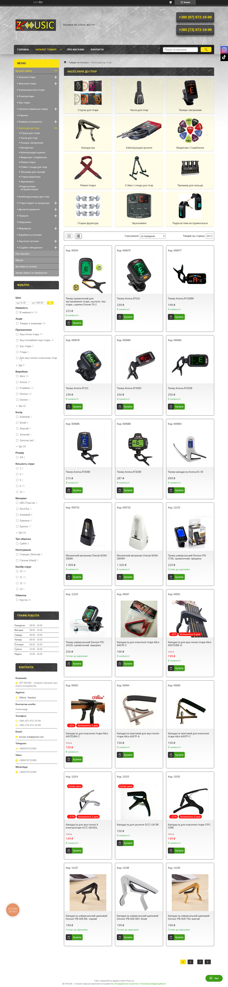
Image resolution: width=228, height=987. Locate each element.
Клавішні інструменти (30, 121)
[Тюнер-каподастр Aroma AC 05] (190, 448)
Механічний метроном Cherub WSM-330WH (137, 557)
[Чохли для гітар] (139, 92)
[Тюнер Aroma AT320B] (139, 448)
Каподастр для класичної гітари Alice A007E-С (138, 644)
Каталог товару (46, 49)
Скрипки (23, 115)
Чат (216, 978)
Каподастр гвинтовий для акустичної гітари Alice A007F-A (138, 735)
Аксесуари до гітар (29, 128)
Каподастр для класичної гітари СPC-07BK (189, 826)
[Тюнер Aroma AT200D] (139, 365)
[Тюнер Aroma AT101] (88, 365)
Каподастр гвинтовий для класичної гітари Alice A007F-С (188, 735)
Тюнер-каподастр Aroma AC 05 (185, 471)
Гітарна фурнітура (88, 223)
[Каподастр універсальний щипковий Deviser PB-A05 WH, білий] (139, 892)
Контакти (97, 49)
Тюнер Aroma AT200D (129, 388)
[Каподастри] (88, 130)
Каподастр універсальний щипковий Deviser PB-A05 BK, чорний (86, 917)
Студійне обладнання (30, 247)
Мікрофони (25, 228)
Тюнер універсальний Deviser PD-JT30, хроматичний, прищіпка (187, 557)
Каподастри (88, 147)
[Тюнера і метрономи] (190, 92)
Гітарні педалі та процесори (34, 203)
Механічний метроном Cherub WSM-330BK (86, 557)
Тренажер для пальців (190, 185)
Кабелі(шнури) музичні (139, 147)
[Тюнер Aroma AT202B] (190, 365)
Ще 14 (22, 446)
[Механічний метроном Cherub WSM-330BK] (88, 532)
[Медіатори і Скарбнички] (190, 130)
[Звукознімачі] (139, 205)
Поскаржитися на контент (127, 984)
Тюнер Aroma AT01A (128, 298)
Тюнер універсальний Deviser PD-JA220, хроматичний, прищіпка (85, 644)
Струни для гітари (88, 110)
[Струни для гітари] (88, 92)
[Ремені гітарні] (88, 168)
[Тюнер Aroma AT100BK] (190, 275)
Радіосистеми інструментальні (190, 223)
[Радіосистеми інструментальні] (190, 205)
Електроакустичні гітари (32, 90)
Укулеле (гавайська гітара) (33, 109)
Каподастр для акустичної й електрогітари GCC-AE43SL (82, 826)
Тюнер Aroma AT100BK (181, 298)
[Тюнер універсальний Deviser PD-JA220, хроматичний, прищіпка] (88, 619)
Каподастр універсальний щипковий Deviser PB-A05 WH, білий (137, 917)
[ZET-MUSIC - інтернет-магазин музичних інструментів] (35, 24)
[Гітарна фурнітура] (88, 205)
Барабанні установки (30, 234)
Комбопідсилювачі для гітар (34, 196)
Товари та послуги (79, 62)
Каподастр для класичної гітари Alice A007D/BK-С (87, 735)
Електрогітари (26, 96)
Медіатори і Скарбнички (190, 147)
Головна (23, 49)
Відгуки (19, 260)
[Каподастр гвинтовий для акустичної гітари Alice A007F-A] (139, 710)
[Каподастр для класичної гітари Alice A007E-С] (139, 619)
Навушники (25, 222)
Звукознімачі (139, 223)
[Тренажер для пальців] (190, 168)
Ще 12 (22, 406)
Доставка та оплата (26, 266)
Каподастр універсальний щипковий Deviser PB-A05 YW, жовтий (188, 917)
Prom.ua (130, 981)
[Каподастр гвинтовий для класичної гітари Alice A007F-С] (190, 710)
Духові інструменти (29, 209)
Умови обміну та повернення (31, 272)
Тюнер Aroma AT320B (129, 471)
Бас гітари (24, 102)
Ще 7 (21, 365)
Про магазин (75, 49)
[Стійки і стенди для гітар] (139, 168)
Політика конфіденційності (153, 984)
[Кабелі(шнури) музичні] (139, 130)
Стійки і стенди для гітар (139, 185)
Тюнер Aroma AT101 (77, 388)
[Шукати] (206, 49)
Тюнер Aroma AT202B (180, 388)
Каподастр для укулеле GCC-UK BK (138, 824)
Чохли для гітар (139, 110)
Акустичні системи (29, 241)
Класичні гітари (27, 77)
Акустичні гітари (27, 83)
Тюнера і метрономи (190, 110)
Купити (77, 322)
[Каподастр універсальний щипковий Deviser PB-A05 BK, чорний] (88, 892)
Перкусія (23, 215)
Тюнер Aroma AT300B (78, 471)
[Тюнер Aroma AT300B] (88, 448)
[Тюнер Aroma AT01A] (139, 275)
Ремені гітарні (88, 185)
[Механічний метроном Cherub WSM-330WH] (139, 532)
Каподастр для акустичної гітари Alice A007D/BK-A (189, 644)
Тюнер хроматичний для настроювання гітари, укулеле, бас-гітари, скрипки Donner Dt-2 (86, 301)
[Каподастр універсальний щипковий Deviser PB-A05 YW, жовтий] (190, 892)
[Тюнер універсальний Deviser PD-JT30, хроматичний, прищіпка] (190, 532)
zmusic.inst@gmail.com (31, 736)
